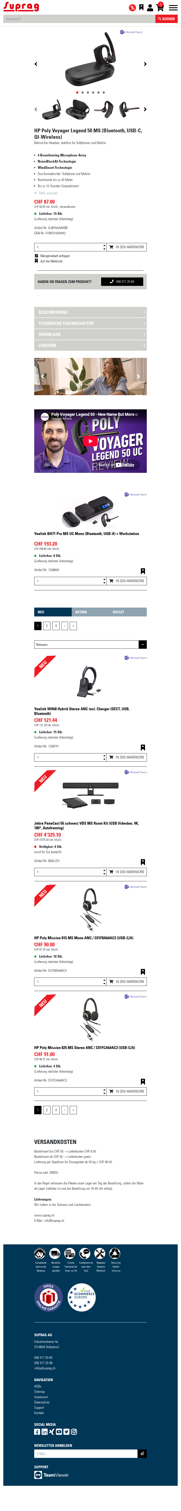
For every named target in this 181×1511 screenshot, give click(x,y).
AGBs (37, 1386)
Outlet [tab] (118, 612)
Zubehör (47, 345)
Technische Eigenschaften (66, 323)
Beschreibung (53, 312)
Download (50, 334)
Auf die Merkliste (51, 261)
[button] (42, 376)
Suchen (168, 19)
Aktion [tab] (81, 612)
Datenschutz (41, 1402)
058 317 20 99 (43, 1363)
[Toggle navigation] (173, 8)
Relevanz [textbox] (41, 645)
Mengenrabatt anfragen (55, 256)
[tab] (90, 312)
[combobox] (90, 644)
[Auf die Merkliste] (143, 572)
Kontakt (39, 1413)
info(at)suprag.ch (44, 1368)
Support (39, 1407)
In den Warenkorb (129, 247)
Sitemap (39, 1392)
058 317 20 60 (124, 281)
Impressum (41, 1397)
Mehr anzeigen (48, 193)
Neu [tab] (41, 612)
